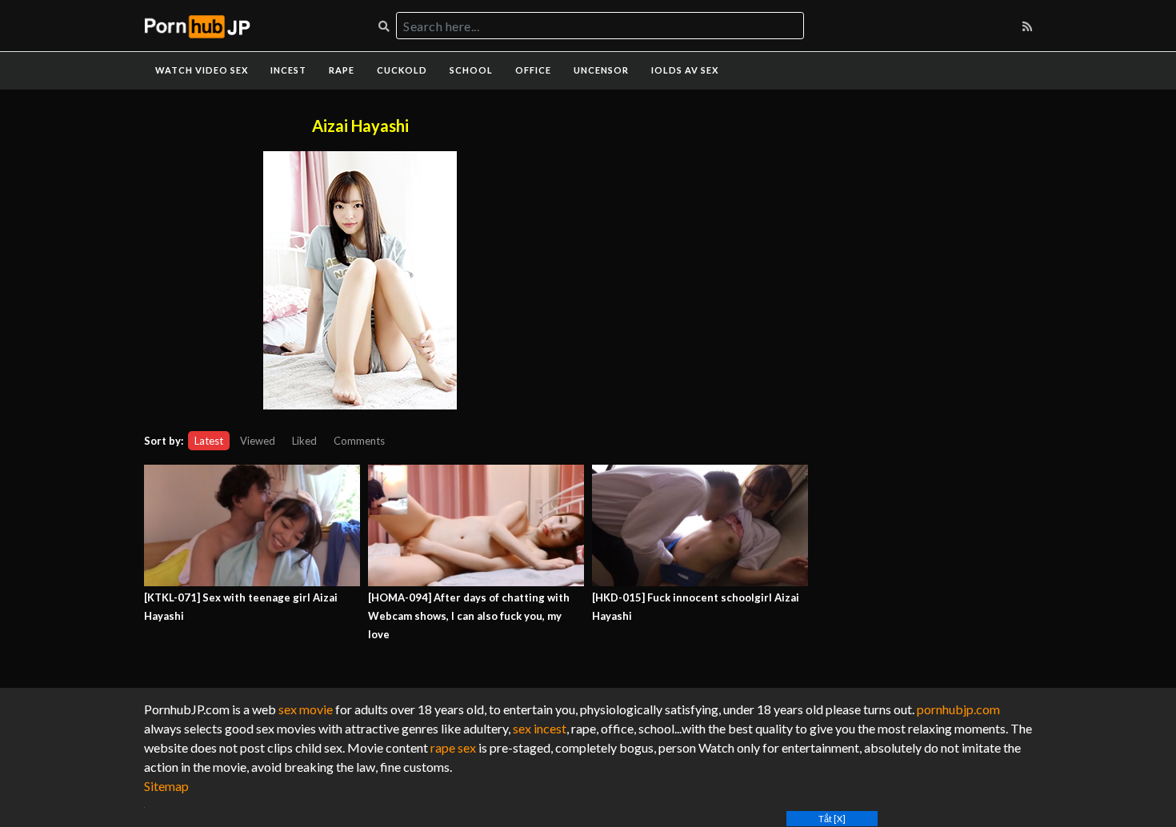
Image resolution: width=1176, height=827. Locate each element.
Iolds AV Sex (684, 70)
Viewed (257, 440)
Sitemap (166, 785)
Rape (341, 70)
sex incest (539, 728)
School (471, 70)
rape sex (453, 747)
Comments (359, 440)
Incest (288, 70)
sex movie (305, 709)
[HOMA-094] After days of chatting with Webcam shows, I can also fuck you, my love (469, 616)
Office (533, 70)
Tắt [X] (832, 818)
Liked (304, 440)
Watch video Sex (201, 70)
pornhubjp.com (958, 709)
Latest (208, 440)
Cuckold (402, 70)
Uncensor (601, 70)
